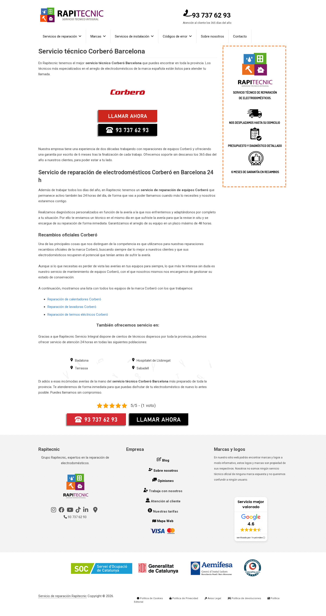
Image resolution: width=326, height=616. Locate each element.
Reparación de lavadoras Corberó (71, 307)
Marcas (95, 36)
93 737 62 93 (211, 15)
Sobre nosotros (212, 36)
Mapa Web (165, 521)
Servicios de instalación (132, 36)
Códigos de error (175, 36)
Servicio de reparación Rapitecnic (62, 596)
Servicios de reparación (60, 36)
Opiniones (166, 481)
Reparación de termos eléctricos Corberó (77, 315)
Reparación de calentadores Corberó (74, 299)
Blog (165, 460)
